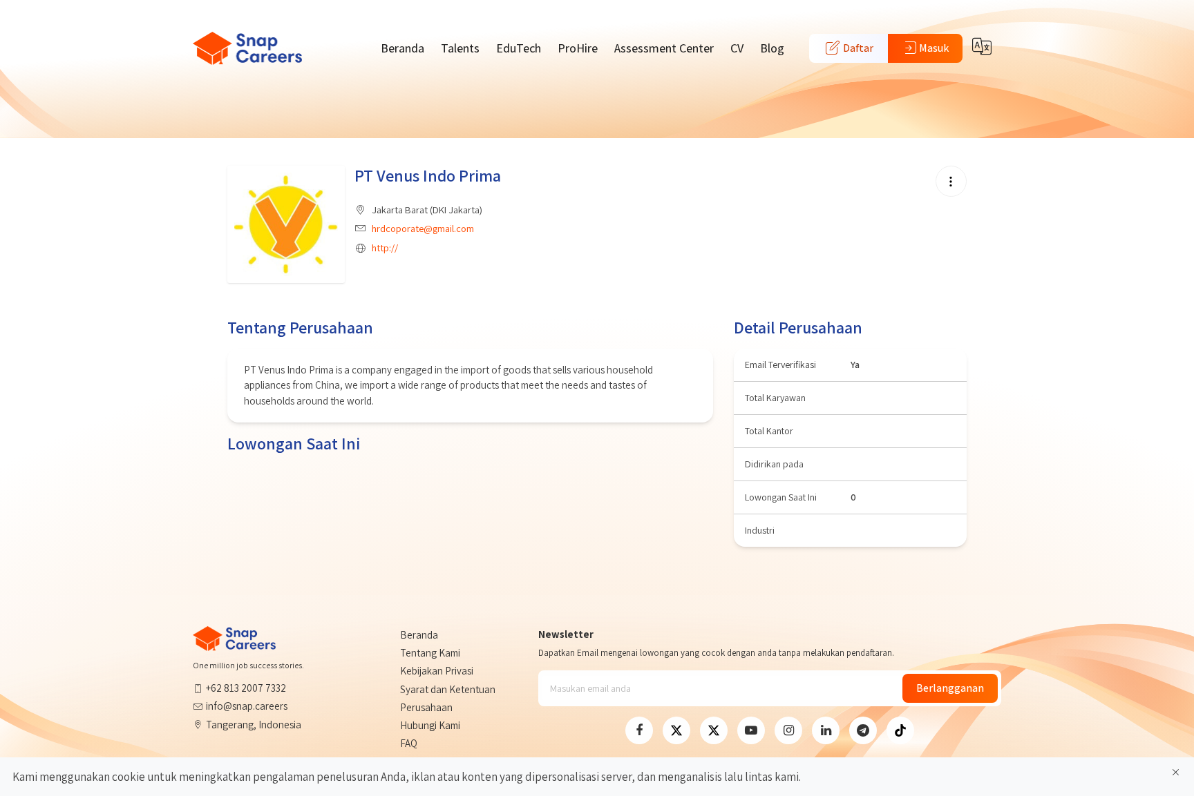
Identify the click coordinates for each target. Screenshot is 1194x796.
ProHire (578, 48)
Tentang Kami (430, 652)
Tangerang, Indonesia (253, 724)
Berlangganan (950, 688)
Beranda (402, 48)
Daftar (857, 48)
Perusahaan (426, 707)
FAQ (408, 743)
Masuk (934, 48)
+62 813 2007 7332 (246, 688)
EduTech (518, 48)
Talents (460, 48)
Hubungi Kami (430, 725)
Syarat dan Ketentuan (447, 689)
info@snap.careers (246, 705)
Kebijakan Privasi (436, 670)
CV (736, 48)
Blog (772, 48)
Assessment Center (664, 48)
